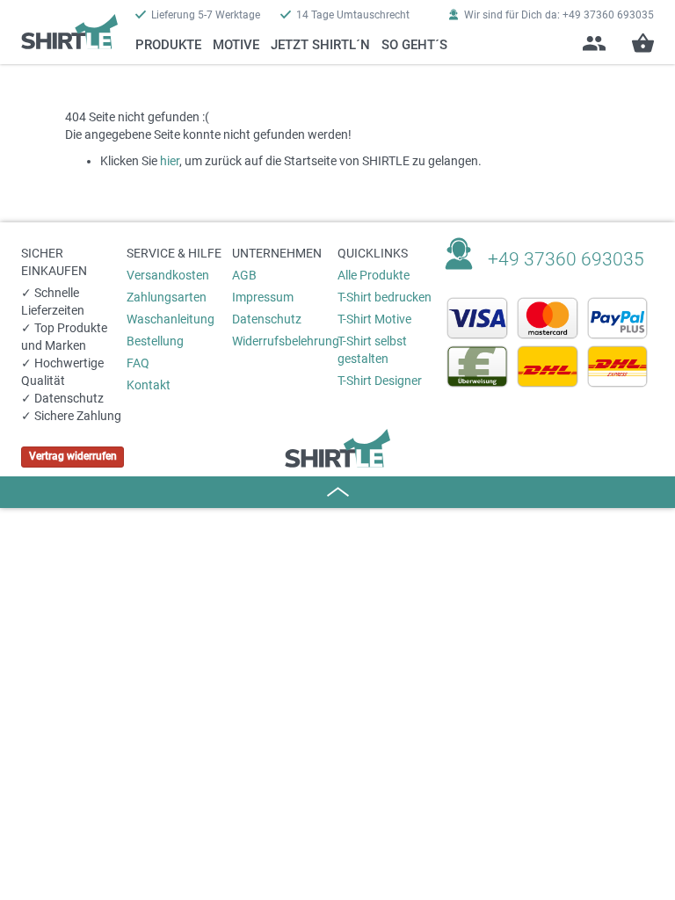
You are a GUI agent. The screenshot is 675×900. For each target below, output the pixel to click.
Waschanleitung (170, 319)
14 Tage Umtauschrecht (353, 15)
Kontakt (149, 385)
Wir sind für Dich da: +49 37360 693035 (559, 15)
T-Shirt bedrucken (385, 297)
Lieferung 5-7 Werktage (205, 15)
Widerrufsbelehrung (285, 341)
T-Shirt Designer (380, 381)
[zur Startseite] (69, 24)
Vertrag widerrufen (73, 456)
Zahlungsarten (167, 297)
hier (169, 161)
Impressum (263, 297)
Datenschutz (266, 319)
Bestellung (155, 341)
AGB (244, 275)
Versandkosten (168, 275)
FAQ (138, 363)
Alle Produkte (374, 275)
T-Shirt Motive (374, 319)
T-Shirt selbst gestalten (372, 350)
